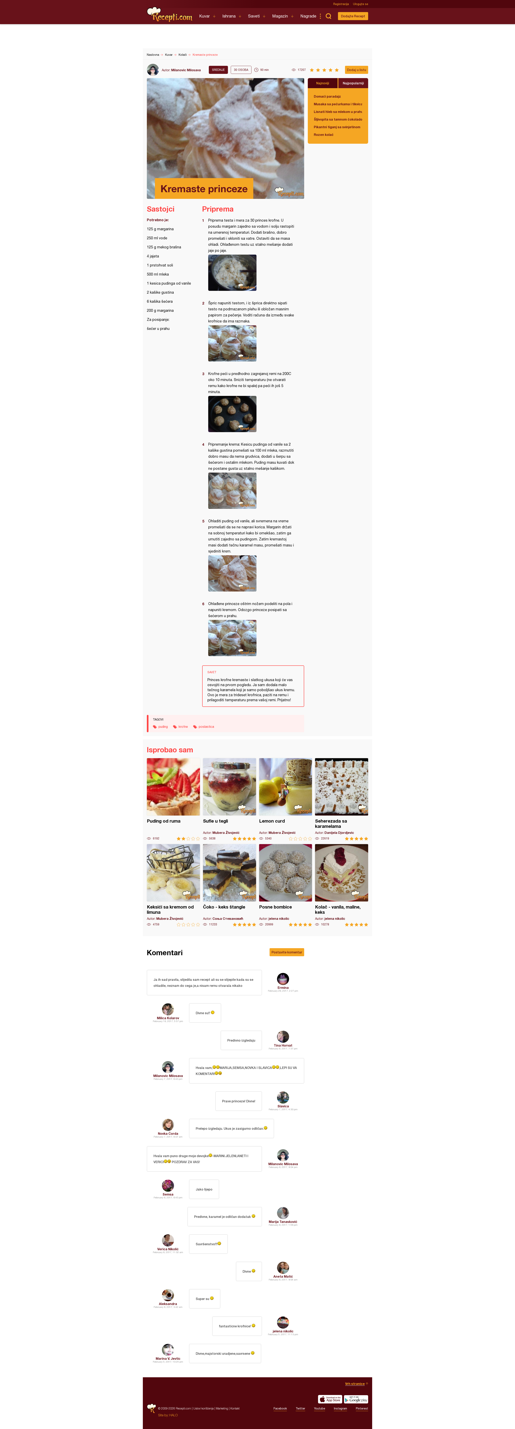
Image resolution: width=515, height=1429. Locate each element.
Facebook (280, 1408)
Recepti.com (170, 14)
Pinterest (362, 1408)
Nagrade (308, 16)
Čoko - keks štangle (229, 885)
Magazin (280, 16)
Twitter (300, 1408)
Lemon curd (285, 799)
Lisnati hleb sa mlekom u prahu (338, 112)
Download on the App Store (330, 1399)
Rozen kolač (324, 134)
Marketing (222, 1408)
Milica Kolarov (168, 1018)
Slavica (283, 1106)
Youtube (319, 1408)
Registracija (341, 4)
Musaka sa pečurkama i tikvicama (338, 104)
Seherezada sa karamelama (341, 799)
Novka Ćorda (168, 1133)
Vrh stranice (355, 1384)
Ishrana (229, 16)
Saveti (254, 16)
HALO (173, 1415)
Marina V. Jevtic (168, 1358)
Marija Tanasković (283, 1222)
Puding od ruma (173, 799)
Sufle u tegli (229, 799)
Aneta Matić (283, 1276)
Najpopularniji (353, 83)
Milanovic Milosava (186, 70)
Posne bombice (285, 885)
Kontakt (235, 1408)
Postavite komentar (287, 952)
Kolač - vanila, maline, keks (341, 885)
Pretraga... (328, 16)
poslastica (206, 726)
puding (163, 726)
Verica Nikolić (168, 1249)
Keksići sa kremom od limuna (173, 885)
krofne (183, 726)
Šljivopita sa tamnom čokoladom (338, 119)
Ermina (283, 987)
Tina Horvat (283, 1045)
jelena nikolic (283, 1331)
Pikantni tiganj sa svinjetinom (337, 127)
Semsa (168, 1194)
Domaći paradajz (327, 96)
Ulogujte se (360, 4)
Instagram (340, 1408)
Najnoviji (322, 83)
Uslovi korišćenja (203, 1408)
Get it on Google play (356, 1399)
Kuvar (204, 16)
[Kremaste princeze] (251, 273)
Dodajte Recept (353, 16)
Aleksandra (168, 1304)
